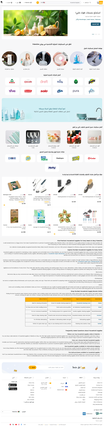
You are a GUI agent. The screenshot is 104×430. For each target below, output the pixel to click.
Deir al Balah (30, 400)
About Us (99, 383)
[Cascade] (28, 81)
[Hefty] (52, 168)
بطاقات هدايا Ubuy (80, 397)
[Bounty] (92, 81)
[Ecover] (44, 158)
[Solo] (44, 91)
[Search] (37, 2)
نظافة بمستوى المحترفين (92, 24)
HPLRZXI (80, 225)
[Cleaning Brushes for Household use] (64, 186)
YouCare (5, 225)
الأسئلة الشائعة (81, 392)
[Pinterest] (10, 425)
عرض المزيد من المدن (29, 402)
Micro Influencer (98, 402)
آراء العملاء (82, 388)
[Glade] (92, 91)
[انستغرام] (18, 425)
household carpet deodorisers (57, 254)
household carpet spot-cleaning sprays (88, 261)
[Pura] (76, 91)
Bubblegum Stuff (7, 194)
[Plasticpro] (60, 158)
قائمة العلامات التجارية (80, 385)
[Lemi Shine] (28, 158)
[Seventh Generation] (76, 81)
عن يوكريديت (82, 395)
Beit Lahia (31, 397)
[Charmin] (60, 91)
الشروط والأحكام (62, 424)
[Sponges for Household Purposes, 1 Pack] (39, 216)
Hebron (32, 390)
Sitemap (100, 392)
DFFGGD (80, 194)
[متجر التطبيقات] (13, 385)
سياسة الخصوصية (53, 424)
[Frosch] (12, 81)
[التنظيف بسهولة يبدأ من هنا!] (36, 23)
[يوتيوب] (15, 425)
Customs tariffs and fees (95, 397)
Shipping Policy (98, 400)
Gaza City (31, 383)
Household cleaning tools (83, 303)
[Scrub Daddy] (76, 158)
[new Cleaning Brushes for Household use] (90, 186)
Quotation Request (97, 388)
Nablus (32, 395)
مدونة (84, 400)
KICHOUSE (55, 225)
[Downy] (60, 81)
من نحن (46, 424)
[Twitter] (13, 425)
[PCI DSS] (99, 413)
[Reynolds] (28, 91)
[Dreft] (44, 81)
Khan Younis (31, 385)
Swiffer (99, 324)
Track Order (99, 395)
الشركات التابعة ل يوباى (80, 402)
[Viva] (12, 91)
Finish (99, 320)
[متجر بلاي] (13, 389)
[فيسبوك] (21, 425)
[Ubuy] (100, 2)
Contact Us (99, 385)
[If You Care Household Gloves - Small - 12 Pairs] (14, 216)
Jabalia (32, 392)
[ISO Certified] (88, 413)
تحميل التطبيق (82, 383)
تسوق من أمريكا (99, 421)
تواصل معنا (40, 424)
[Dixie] (12, 158)
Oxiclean (99, 315)
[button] (28, 2)
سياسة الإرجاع (82, 390)
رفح (33, 388)
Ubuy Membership (97, 404)
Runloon (30, 194)
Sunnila (30, 225)
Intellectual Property (96, 390)
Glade (99, 307)
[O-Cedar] (92, 158)
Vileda (99, 303)
